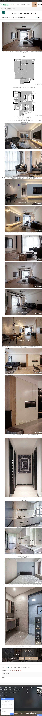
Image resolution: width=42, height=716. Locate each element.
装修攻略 (27, 687)
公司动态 (28, 4)
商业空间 (14, 692)
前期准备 (27, 689)
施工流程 (27, 692)
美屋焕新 (31, 687)
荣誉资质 (1, 692)
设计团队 (14, 687)
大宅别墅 (10, 689)
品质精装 (13, 8)
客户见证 (5, 695)
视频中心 (5, 692)
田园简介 (1, 689)
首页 (18, 4)
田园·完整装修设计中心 (16, 689)
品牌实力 (23, 4)
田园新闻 (5, 689)
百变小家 (10, 692)
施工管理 (22, 687)
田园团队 (1, 695)
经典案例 (34, 4)
